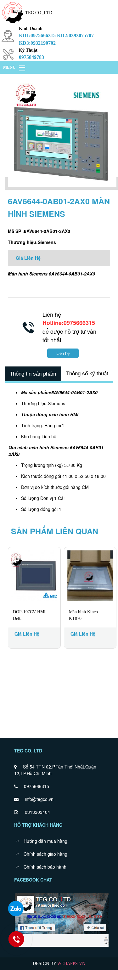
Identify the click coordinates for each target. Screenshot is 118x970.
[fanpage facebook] (62, 946)
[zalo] (16, 908)
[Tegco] (12, 23)
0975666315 (36, 786)
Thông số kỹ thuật (87, 374)
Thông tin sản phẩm (33, 374)
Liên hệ (63, 353)
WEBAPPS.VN (71, 963)
